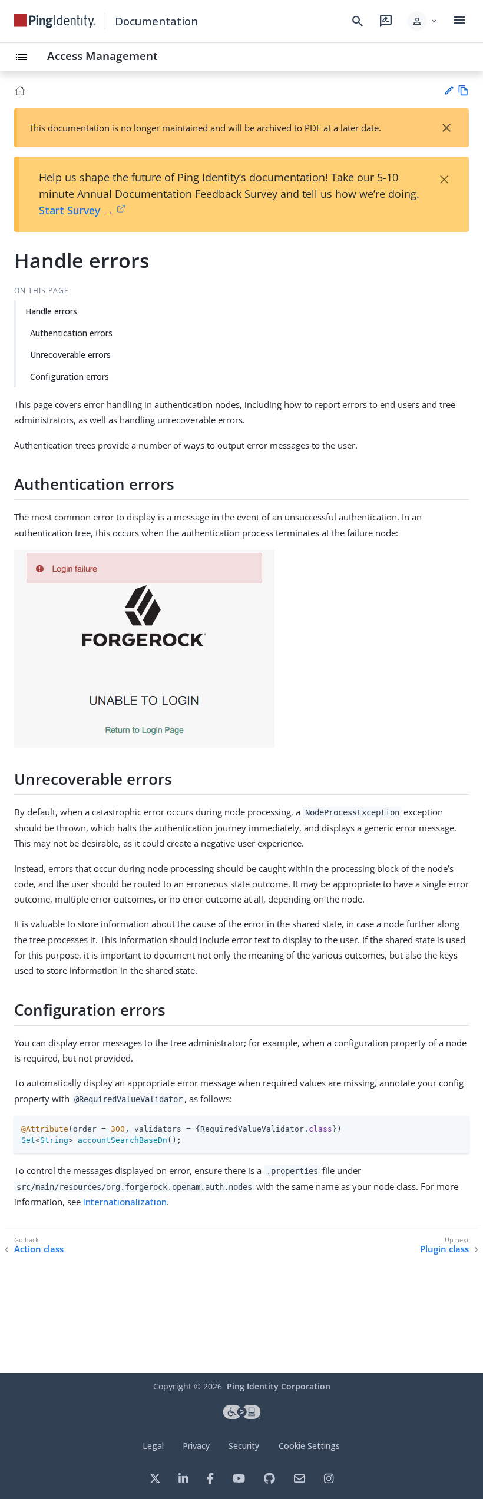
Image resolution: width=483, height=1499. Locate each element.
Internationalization (125, 1202)
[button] (422, 21)
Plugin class (444, 1249)
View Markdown (463, 90)
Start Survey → (76, 210)
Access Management (102, 55)
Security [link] (244, 1445)
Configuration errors (69, 376)
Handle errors (51, 311)
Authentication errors (71, 333)
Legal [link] (153, 1445)
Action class (39, 1249)
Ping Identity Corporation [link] (278, 1386)
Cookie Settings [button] (309, 1445)
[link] (54, 21)
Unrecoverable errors (70, 354)
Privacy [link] (196, 1445)
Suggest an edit (448, 90)
